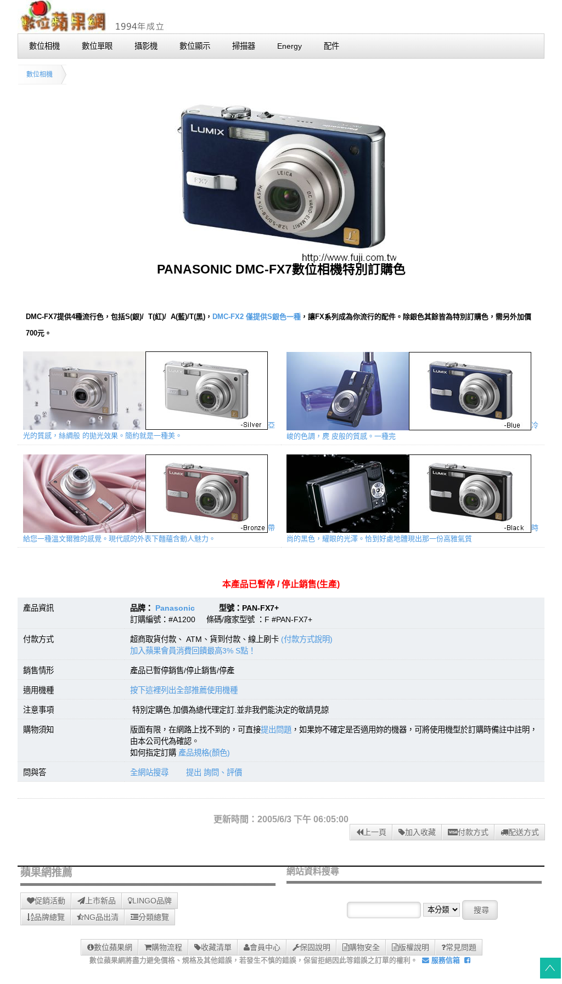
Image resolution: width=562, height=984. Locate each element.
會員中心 (265, 947)
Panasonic (175, 608)
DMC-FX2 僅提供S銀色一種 (256, 316)
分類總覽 (153, 917)
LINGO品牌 (152, 900)
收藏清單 (216, 947)
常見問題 (461, 947)
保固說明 (315, 947)
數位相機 (39, 74)
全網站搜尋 (149, 772)
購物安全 (364, 947)
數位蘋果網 (113, 947)
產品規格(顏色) (204, 752)
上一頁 (374, 832)
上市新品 (100, 900)
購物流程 (166, 947)
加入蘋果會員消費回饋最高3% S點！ (193, 650)
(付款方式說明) (307, 639)
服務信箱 (444, 960)
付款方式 (473, 832)
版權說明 (413, 947)
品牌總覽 (49, 917)
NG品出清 (101, 917)
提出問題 (276, 729)
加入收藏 (420, 832)
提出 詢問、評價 (214, 772)
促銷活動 (50, 900)
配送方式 (523, 832)
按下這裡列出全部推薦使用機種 (184, 690)
